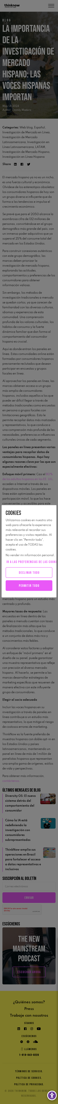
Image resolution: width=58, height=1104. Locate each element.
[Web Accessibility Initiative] (52, 1095)
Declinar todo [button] (29, 573)
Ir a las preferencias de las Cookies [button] (29, 562)
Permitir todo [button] (29, 586)
